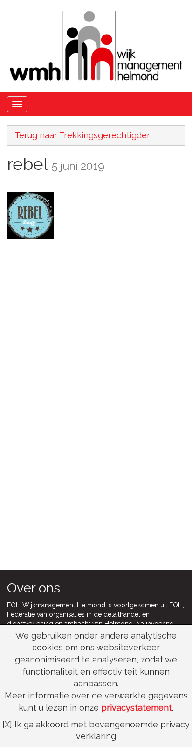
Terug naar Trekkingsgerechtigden (83, 135)
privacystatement (136, 707)
